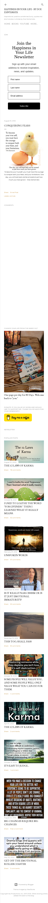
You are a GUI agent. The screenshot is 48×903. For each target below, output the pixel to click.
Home (7, 24)
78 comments (15, 470)
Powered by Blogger (26, 884)
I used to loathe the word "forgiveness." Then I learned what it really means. (22, 508)
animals (12, 196)
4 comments (15, 694)
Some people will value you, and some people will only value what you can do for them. (23, 684)
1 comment (14, 770)
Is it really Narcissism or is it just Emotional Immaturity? (23, 596)
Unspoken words (16, 555)
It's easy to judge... (16, 765)
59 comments (15, 646)
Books (15, 24)
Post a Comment (16, 829)
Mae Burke (31, 889)
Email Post (14, 192)
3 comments (15, 868)
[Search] (42, 4)
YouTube (24, 24)
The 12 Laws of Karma (19, 465)
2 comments (15, 731)
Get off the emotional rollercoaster (20, 862)
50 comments (15, 604)
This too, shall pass (18, 641)
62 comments (15, 518)
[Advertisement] (24, 297)
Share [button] (6, 192)
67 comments (15, 560)
